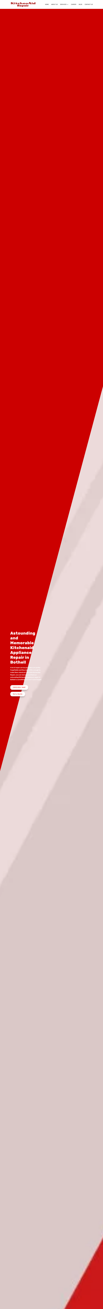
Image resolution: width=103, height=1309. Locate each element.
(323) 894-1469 (19, 687)
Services (63, 4)
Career (73, 4)
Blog (80, 4)
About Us (54, 4)
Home (47, 4)
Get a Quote (17, 694)
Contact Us (89, 4)
